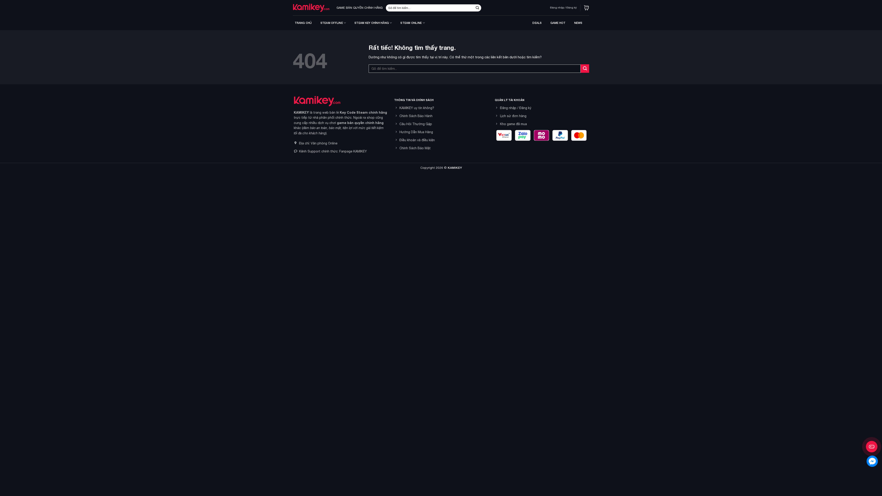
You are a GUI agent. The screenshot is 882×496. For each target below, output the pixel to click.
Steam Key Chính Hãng (371, 23)
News (578, 23)
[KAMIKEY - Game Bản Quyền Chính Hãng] (311, 7)
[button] (586, 8)
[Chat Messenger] (872, 461)
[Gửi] (477, 7)
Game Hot (558, 23)
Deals (537, 23)
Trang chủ (303, 23)
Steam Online (411, 23)
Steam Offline (331, 23)
